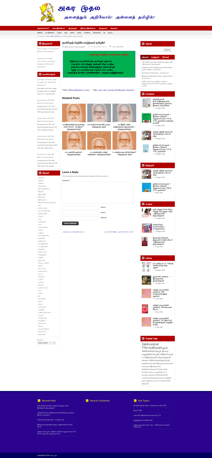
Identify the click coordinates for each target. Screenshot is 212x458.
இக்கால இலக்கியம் (88, 28)
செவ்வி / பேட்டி (42, 252)
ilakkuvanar (148, 351)
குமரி (100, 90)
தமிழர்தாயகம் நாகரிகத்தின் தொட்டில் (74, 232)
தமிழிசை (41, 257)
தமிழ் (168, 360)
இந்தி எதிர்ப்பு (42, 194)
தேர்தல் (40, 266)
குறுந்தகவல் (42, 241)
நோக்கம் (114, 28)
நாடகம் (40, 274)
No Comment (118, 47)
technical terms (162, 375)
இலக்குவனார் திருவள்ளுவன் (75, 47)
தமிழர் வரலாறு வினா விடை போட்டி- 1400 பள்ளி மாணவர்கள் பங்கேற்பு (151, 426)
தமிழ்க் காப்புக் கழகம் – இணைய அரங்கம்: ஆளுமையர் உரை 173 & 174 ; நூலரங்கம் (162, 148)
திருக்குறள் (72, 28)
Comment (66, 180)
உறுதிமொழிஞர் (42, 213)
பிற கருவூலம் (42, 299)
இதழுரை (41, 191)
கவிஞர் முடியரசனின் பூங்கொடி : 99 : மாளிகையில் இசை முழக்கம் (161, 293)
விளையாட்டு (42, 323)
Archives (40, 340)
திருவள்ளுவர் (160, 360)
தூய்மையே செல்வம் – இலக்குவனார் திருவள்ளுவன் (161, 278)
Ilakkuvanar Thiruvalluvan (152, 346)
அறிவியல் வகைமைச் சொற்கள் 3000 (158, 381)
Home (47, 36)
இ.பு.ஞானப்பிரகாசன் (165, 363)
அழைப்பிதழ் (42, 186)
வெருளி (40, 326)
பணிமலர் (41, 282)
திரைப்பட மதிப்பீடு (43, 263)
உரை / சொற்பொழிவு (44, 211)
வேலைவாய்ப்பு (97, 32)
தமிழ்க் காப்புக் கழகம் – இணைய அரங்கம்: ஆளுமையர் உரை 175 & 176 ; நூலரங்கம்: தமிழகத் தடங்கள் (157, 83)
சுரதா (144, 381)
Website (104, 217)
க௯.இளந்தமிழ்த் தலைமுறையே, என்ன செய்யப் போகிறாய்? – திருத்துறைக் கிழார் (74, 127)
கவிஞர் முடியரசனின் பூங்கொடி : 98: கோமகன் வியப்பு (162, 307)
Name (103, 207)
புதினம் (40, 301)
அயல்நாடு (41, 178)
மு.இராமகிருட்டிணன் (44, 312)
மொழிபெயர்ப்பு (42, 318)
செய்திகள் (87, 32)
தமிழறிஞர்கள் (42, 255)
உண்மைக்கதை (42, 208)
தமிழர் (105, 90)
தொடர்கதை (42, 268)
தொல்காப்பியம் (43, 28)
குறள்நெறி (41, 238)
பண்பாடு (40, 285)
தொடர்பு (110, 32)
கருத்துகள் (155, 57)
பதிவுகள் (145, 57)
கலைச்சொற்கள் (43, 227)
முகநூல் (40, 315)
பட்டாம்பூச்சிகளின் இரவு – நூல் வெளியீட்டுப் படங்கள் (118, 232)
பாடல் (39, 290)
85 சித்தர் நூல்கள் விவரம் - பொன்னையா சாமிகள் (148, 405)
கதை (65, 32)
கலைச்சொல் (146, 378)
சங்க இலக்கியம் (59, 28)
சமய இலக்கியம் (49, 32)
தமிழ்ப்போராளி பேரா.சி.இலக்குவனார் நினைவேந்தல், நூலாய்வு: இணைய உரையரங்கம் (157, 68)
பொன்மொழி (42, 307)
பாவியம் (79, 32)
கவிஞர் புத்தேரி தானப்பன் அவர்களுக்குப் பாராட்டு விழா (162, 134)
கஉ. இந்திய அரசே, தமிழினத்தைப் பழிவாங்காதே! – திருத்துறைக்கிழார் (124, 127)
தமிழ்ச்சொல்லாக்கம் (149, 363)
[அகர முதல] (95, 22)
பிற (104, 32)
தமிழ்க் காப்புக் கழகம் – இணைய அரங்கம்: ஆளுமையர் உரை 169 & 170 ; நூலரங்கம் (162, 187)
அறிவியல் (40, 32)
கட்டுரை (59, 32)
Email (103, 212)
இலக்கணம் (41, 197)
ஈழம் (39, 205)
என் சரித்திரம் (166, 378)
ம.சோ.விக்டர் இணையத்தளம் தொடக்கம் (145, 415)
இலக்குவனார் (42, 200)
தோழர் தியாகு (156, 378)
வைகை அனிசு (148, 360)
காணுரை (41, 233)
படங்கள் (40, 279)
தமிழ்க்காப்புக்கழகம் (149, 369)
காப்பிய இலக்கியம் (43, 235)
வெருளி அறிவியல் (43, 329)
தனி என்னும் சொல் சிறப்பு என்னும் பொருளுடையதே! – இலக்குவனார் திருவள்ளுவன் (47, 82)
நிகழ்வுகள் (103, 28)
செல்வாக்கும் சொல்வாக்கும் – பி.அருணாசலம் (155, 73)
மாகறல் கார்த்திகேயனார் (116, 90)
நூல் (165, 348)
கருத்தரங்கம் (42, 222)
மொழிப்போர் (42, 321)
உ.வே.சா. (152, 372)
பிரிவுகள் (165, 57)
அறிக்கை (41, 180)
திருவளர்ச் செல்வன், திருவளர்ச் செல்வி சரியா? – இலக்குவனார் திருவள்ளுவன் (163, 241)
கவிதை (72, 32)
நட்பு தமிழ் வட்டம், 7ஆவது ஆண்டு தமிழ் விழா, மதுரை (163, 265)
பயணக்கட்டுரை (43, 288)
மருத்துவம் (41, 310)
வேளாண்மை (42, 334)
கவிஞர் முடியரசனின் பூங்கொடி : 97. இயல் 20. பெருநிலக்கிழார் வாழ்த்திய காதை (163, 321)
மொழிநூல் (130, 90)
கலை (39, 224)
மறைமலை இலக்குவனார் (151, 366)
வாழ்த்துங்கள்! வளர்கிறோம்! (141, 420)
